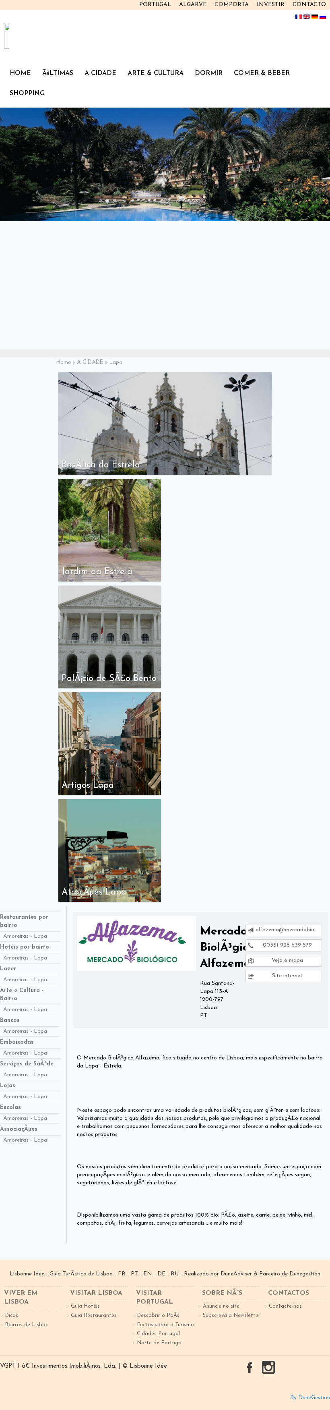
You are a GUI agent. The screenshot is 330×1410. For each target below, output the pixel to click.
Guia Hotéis (85, 1306)
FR (122, 1274)
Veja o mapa (286, 960)
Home (63, 362)
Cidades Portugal (158, 1333)
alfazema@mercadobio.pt (288, 930)
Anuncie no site (221, 1306)
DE (161, 1274)
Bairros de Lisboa (27, 1324)
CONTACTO (309, 5)
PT (134, 1274)
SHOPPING (27, 93)
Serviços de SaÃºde (27, 1064)
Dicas (11, 1315)
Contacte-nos (285, 1306)
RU (175, 1274)
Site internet (286, 976)
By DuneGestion (310, 1398)
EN (147, 1274)
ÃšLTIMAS (57, 73)
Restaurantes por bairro (24, 921)
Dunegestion (304, 1274)
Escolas (10, 1108)
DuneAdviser (236, 1274)
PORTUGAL (155, 5)
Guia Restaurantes (94, 1315)
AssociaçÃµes (18, 1129)
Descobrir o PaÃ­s (158, 1315)
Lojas (7, 1086)
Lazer (8, 969)
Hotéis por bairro (24, 947)
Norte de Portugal (160, 1343)
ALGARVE (192, 5)
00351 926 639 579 (286, 945)
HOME (20, 73)
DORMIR (209, 73)
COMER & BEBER (262, 73)
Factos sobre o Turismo (165, 1324)
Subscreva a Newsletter (231, 1315)
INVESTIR (271, 5)
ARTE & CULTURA (156, 73)
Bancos (10, 1021)
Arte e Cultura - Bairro (22, 995)
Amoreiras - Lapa (25, 936)
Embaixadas (17, 1042)
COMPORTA (231, 5)
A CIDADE (100, 73)
